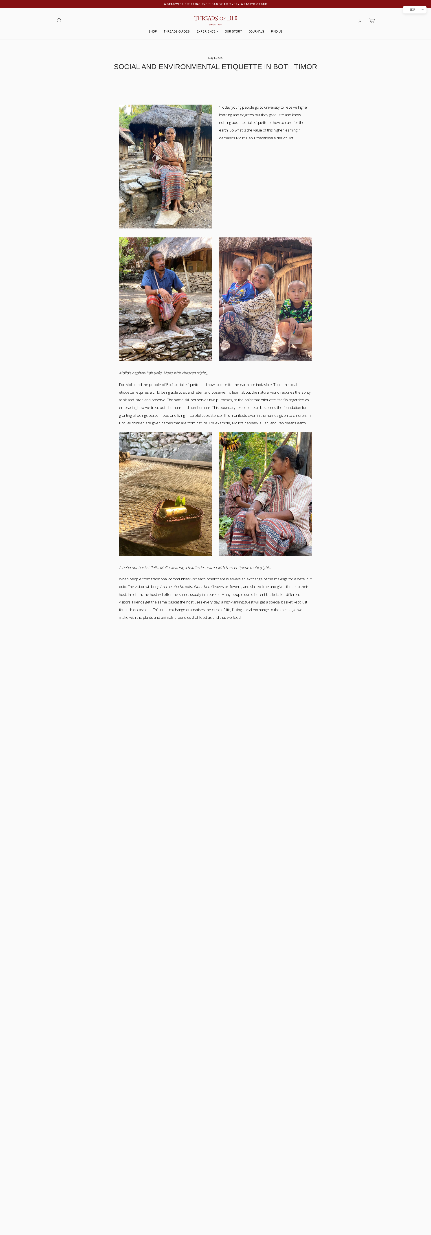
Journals (256, 31)
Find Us (277, 31)
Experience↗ (207, 31)
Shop (153, 31)
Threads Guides (177, 31)
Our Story (233, 31)
